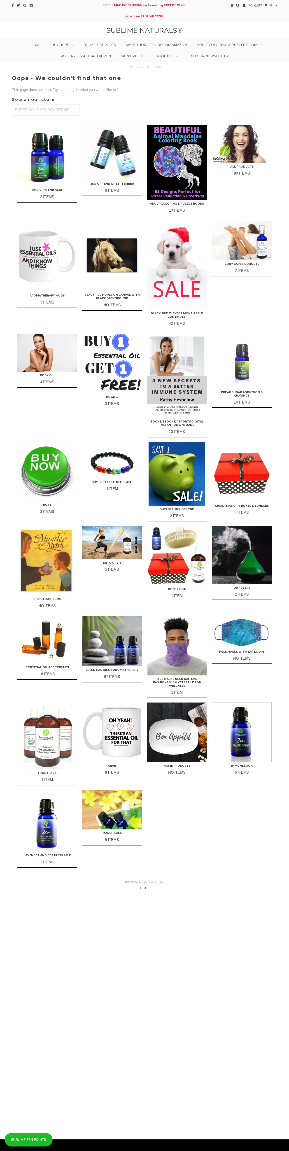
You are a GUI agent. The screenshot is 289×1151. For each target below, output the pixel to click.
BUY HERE (60, 45)
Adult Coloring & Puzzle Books (227, 45)
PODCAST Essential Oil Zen (86, 56)
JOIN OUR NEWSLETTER (208, 56)
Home (36, 45)
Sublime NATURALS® (144, 30)
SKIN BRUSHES (134, 56)
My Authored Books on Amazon (156, 45)
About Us (165, 56)
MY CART (260, 5)
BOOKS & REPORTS (99, 45)
